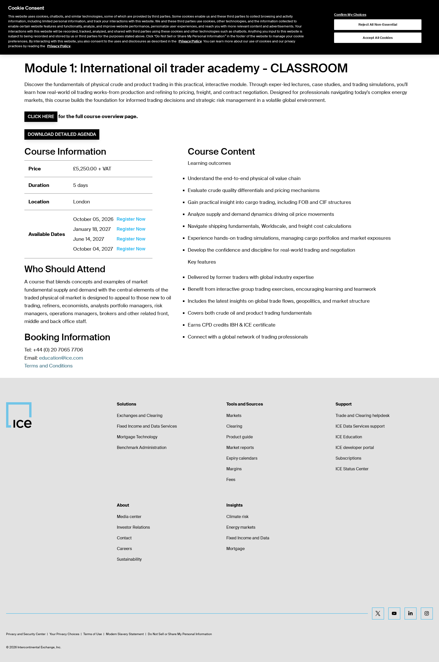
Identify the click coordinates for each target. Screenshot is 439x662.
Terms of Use (92, 634)
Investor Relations (133, 527)
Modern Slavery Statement (125, 634)
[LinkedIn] (410, 613)
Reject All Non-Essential (377, 24)
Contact (124, 538)
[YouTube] (394, 613)
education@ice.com (61, 358)
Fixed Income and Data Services (147, 426)
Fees (230, 479)
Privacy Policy (190, 41)
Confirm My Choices (350, 15)
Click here (41, 117)
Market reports (240, 447)
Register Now (131, 219)
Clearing (234, 426)
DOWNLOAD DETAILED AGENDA (62, 134)
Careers (124, 548)
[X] (378, 613)
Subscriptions (348, 458)
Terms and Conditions (48, 366)
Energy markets (240, 527)
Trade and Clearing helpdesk (362, 415)
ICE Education (349, 437)
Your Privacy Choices (64, 634)
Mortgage (235, 548)
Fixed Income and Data (247, 538)
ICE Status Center (352, 469)
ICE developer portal (355, 447)
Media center (129, 516)
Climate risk (237, 516)
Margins (234, 469)
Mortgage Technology (137, 437)
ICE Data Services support (360, 426)
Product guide (239, 437)
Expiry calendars (241, 458)
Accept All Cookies (378, 38)
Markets (233, 415)
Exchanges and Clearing (140, 415)
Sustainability (129, 559)
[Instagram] (427, 613)
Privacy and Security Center (25, 634)
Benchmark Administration (141, 447)
